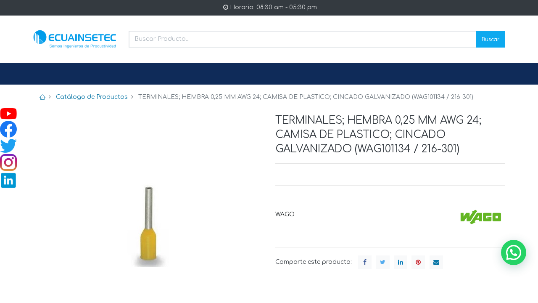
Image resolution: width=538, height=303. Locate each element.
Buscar (490, 39)
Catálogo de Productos (92, 97)
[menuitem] (53, 74)
